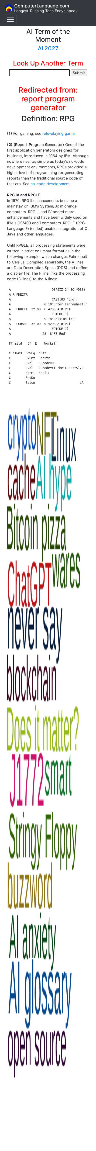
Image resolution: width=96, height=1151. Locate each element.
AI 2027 (48, 48)
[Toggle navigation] (10, 19)
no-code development (50, 183)
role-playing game (58, 133)
